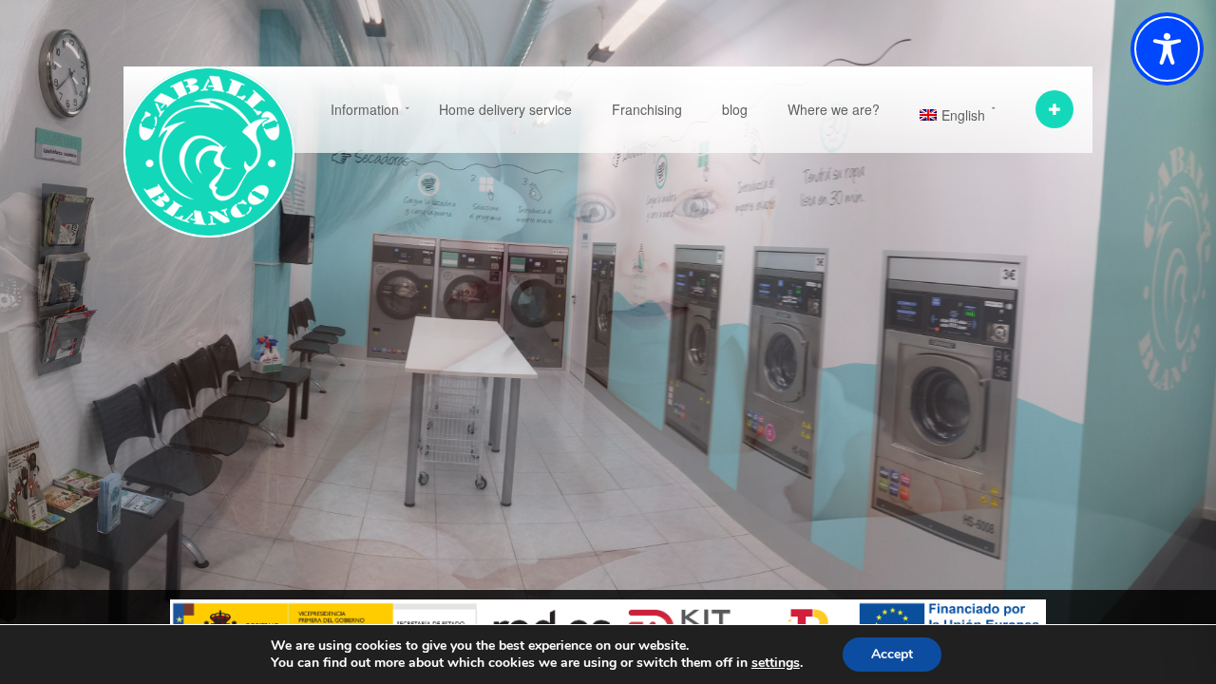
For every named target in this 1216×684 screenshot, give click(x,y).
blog (735, 109)
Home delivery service (505, 109)
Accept (892, 654)
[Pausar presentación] (1083, 342)
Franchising (647, 109)
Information (365, 109)
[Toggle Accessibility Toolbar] (1167, 49)
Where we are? (834, 109)
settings (775, 663)
